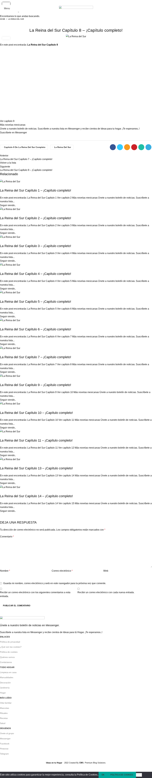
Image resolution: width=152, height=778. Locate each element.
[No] (139, 775)
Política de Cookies (121, 775)
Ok (103, 775)
